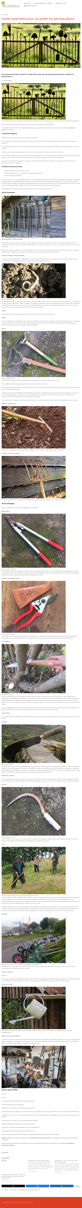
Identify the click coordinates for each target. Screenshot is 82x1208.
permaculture (34, 1190)
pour (39, 1190)
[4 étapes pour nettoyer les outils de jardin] (41, 1166)
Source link (5, 1152)
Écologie (27, 3)
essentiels (22, 1190)
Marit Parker (8, 80)
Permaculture (60, 3)
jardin (26, 1190)
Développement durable (43, 3)
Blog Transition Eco (11, 6)
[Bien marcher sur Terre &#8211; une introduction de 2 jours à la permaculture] (68, 1167)
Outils (29, 1190)
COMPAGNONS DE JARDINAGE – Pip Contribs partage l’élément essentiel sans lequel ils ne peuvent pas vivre (13, 1176)
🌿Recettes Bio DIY (30, 6)
